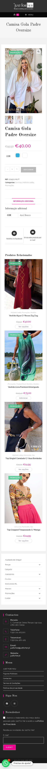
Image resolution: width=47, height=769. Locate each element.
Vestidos (33, 312)
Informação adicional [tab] (23, 201)
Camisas (18, 182)
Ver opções (24, 327)
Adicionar (28, 170)
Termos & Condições (11, 683)
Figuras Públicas (10, 674)
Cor (8, 156)
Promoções (9, 185)
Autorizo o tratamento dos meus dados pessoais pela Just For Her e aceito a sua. (23, 721)
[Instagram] (14, 703)
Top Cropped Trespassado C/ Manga (23, 530)
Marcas (8, 589)
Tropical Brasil (21, 384)
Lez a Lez (17, 527)
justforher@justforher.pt (20, 648)
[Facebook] (7, 703)
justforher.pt (15, 656)
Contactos (7, 678)
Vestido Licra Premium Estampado (23, 387)
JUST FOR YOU (9, 669)
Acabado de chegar (13, 560)
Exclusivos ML (11, 584)
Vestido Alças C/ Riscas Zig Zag (23, 316)
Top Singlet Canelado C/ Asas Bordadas (23, 458)
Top (33, 455)
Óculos (8, 579)
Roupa (8, 565)
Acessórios (9, 574)
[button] (38, 52)
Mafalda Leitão (28, 182)
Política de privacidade (12, 688)
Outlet (7, 598)
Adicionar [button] (23, 398)
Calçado (8, 569)
